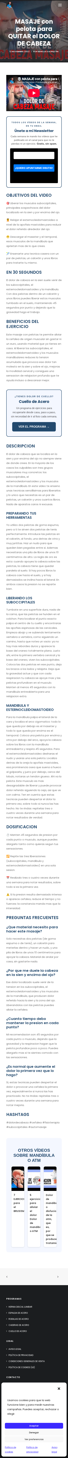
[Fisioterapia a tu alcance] (9, 5)
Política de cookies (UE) (22, 1367)
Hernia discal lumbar (20, 1306)
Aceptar (34, 1425)
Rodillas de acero (19, 1318)
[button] (59, 1388)
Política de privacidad (21, 1355)
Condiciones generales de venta (27, 1361)
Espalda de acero (18, 1312)
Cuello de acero (18, 1331)
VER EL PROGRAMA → (34, 426)
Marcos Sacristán (48, 51)
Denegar (34, 1432)
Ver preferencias (34, 1439)
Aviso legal (15, 1349)
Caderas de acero (19, 1325)
